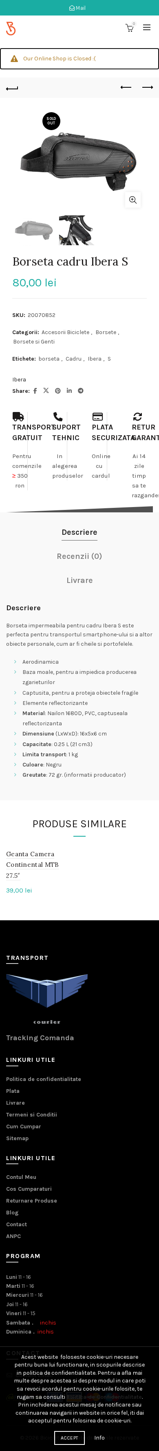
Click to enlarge (133, 200)
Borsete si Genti (34, 341)
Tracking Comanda (40, 1037)
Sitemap (17, 1138)
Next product (147, 88)
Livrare (15, 1102)
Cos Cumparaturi (29, 1188)
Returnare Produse (31, 1200)
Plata (13, 1091)
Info (99, 1437)
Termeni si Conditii (31, 1114)
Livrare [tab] (79, 580)
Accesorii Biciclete (65, 332)
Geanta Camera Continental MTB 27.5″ (32, 864)
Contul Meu (21, 1177)
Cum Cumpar (23, 1126)
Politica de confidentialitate (43, 1079)
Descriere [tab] (79, 532)
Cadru (74, 358)
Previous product (126, 88)
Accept (70, 1438)
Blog (12, 1212)
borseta (49, 358)
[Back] (12, 88)
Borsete (105, 332)
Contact (16, 1224)
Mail (80, 8)
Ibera (95, 358)
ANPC (13, 1236)
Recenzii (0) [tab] (79, 556)
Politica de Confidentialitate (104, 1396)
